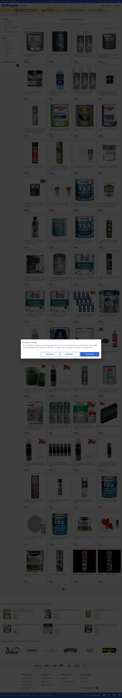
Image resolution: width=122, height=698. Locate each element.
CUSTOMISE (69, 354)
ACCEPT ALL (89, 354)
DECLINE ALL (50, 354)
